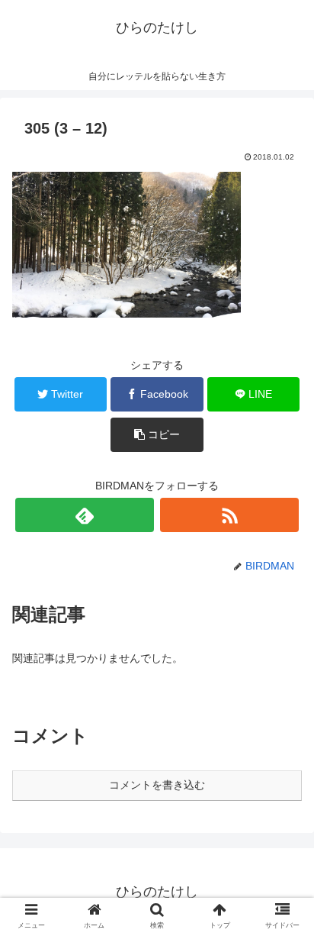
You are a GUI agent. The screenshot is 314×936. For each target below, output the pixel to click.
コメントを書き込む (157, 785)
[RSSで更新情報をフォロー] (229, 515)
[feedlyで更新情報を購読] (84, 515)
